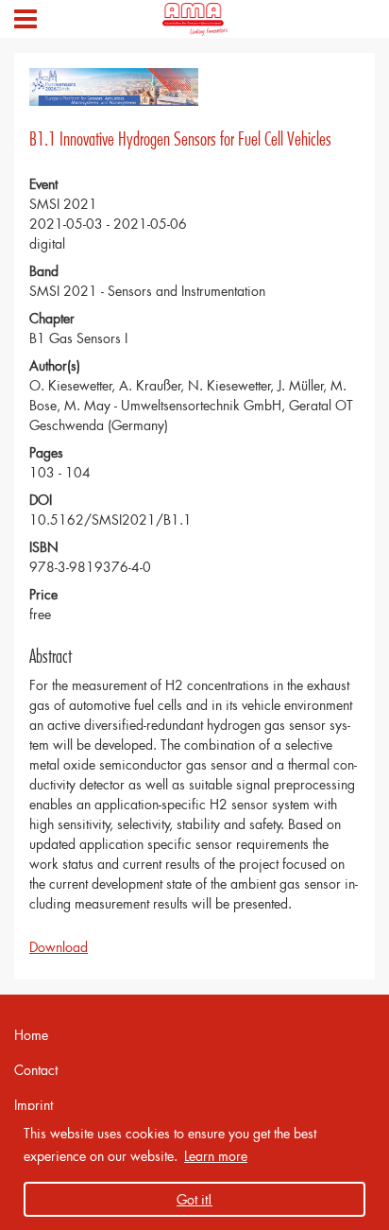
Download (58, 947)
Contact (36, 1070)
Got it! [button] (194, 1199)
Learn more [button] (215, 1156)
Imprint (33, 1105)
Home (31, 1035)
